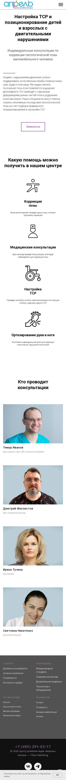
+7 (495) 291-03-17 (33, 746)
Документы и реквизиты (15, 668)
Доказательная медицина (49, 681)
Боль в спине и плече (12, 707)
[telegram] (37, 766)
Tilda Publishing (39, 755)
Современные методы (47, 677)
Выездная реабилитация (46, 712)
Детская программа (11, 711)
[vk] (28, 766)
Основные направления (13, 673)
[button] (33, 126)
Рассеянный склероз (12, 715)
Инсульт (6, 702)
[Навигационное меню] (61, 4)
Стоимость (42, 707)
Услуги (39, 702)
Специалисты (10, 678)
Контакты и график (13, 682)
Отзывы (39, 716)
